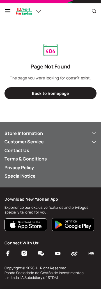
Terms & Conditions (25, 158)
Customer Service (24, 141)
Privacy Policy (19, 167)
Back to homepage (50, 93)
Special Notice (20, 175)
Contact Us (16, 150)
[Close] (94, 11)
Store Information (23, 133)
